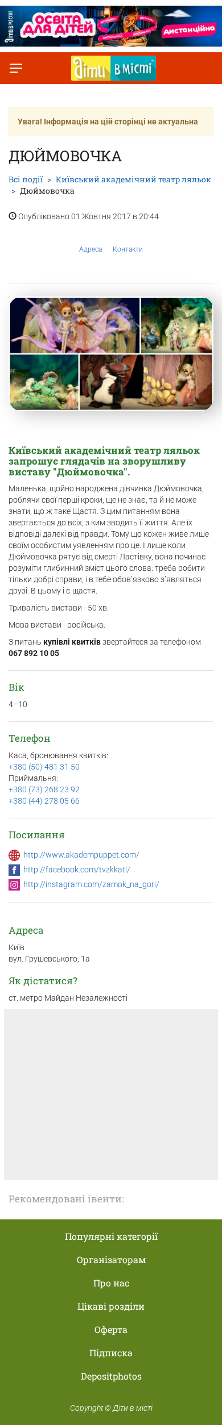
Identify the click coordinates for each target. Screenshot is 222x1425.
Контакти (128, 249)
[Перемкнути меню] (16, 68)
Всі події (26, 179)
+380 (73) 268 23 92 (44, 789)
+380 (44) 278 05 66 (44, 800)
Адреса (90, 249)
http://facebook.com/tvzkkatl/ (76, 869)
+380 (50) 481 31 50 (44, 766)
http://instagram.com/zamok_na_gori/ (91, 884)
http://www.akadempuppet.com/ (81, 854)
